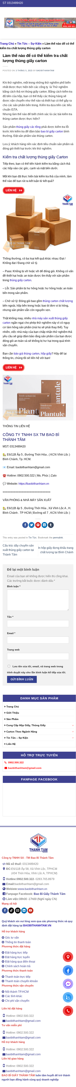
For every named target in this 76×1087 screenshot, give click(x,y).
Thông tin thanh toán (18, 942)
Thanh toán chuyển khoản (21, 981)
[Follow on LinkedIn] (24, 911)
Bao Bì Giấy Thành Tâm (49, 893)
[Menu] (2, 23)
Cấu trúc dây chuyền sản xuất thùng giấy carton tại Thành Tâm (18, 550)
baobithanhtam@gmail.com (23, 1020)
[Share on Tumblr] (51, 525)
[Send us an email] (18, 911)
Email (11, 633)
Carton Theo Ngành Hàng (21, 731)
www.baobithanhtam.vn (32, 888)
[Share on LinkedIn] (44, 525)
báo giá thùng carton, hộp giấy (32, 353)
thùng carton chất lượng (57, 301)
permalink (58, 537)
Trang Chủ (12, 706)
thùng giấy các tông (28, 126)
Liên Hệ (11, 744)
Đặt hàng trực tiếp (16, 952)
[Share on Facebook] (25, 525)
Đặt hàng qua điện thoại (20, 961)
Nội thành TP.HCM (17, 991)
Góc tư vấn (12, 937)
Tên (10, 616)
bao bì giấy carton (51, 131)
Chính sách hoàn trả (17, 966)
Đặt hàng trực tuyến (17, 957)
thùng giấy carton (36, 91)
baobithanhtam (45, 70)
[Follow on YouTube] (30, 911)
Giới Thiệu (12, 712)
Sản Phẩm (12, 719)
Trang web (13, 649)
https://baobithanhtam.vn (33, 483)
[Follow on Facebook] (5, 911)
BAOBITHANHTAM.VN (37, 925)
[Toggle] (73, 725)
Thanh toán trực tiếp (17, 976)
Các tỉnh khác (13, 996)
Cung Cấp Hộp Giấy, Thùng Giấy (26, 725)
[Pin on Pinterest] (38, 525)
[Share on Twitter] (31, 525)
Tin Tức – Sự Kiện (29, 43)
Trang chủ (7, 43)
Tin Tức (32, 537)
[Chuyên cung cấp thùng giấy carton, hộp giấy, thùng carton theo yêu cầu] (40, 23)
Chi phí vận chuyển (17, 1000)
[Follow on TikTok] (11, 911)
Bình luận (13, 586)
